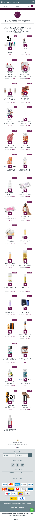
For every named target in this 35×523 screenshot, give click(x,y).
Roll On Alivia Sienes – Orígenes (10, 359)
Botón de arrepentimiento (17, 505)
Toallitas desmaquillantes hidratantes (10, 217)
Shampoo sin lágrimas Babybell (10, 193)
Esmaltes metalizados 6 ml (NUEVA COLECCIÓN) (10, 122)
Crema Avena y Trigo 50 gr (10, 240)
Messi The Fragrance (25, 311)
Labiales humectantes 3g (10, 75)
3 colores (25, 48)
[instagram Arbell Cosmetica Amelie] (12, 465)
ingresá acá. (28, 503)
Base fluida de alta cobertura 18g (10, 99)
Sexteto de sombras (25, 99)
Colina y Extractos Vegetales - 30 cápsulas (25, 146)
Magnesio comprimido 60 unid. (25, 382)
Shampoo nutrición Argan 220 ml (25, 264)
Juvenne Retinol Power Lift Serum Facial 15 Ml (10, 430)
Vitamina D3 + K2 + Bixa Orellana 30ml (10, 170)
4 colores (9, 72)
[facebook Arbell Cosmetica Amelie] (17, 465)
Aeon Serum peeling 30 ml (10, 311)
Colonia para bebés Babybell (25, 170)
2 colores (25, 95)
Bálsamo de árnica (25, 217)
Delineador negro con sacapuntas (25, 122)
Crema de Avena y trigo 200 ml (10, 264)
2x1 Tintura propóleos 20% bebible (9, 406)
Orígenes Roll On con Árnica (10, 382)
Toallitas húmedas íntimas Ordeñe (25, 193)
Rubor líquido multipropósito (25, 75)
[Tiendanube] (17, 507)
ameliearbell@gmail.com (21, 472)
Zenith (10, 334)
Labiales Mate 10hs (25, 51)
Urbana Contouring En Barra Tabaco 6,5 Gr (25, 406)
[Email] (22, 465)
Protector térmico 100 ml (25, 288)
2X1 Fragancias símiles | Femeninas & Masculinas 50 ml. (10, 52)
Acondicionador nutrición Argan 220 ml (10, 288)
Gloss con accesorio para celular (10, 146)
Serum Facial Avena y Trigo (25, 240)
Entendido (17, 519)
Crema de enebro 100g (25, 359)
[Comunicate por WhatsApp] (32, 510)
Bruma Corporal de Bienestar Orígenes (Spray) (25, 335)
